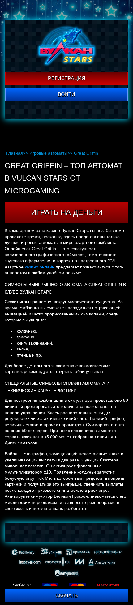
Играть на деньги (66, 212)
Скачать (66, 595)
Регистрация (66, 78)
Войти (66, 94)
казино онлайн (39, 266)
